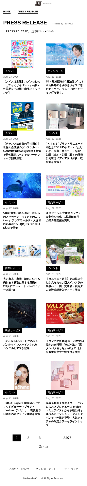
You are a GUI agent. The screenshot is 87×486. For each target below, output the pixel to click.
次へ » (43, 446)
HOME (7, 11)
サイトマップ (71, 469)
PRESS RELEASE (28, 11)
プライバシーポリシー (47, 469)
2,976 (67, 438)
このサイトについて (19, 469)
